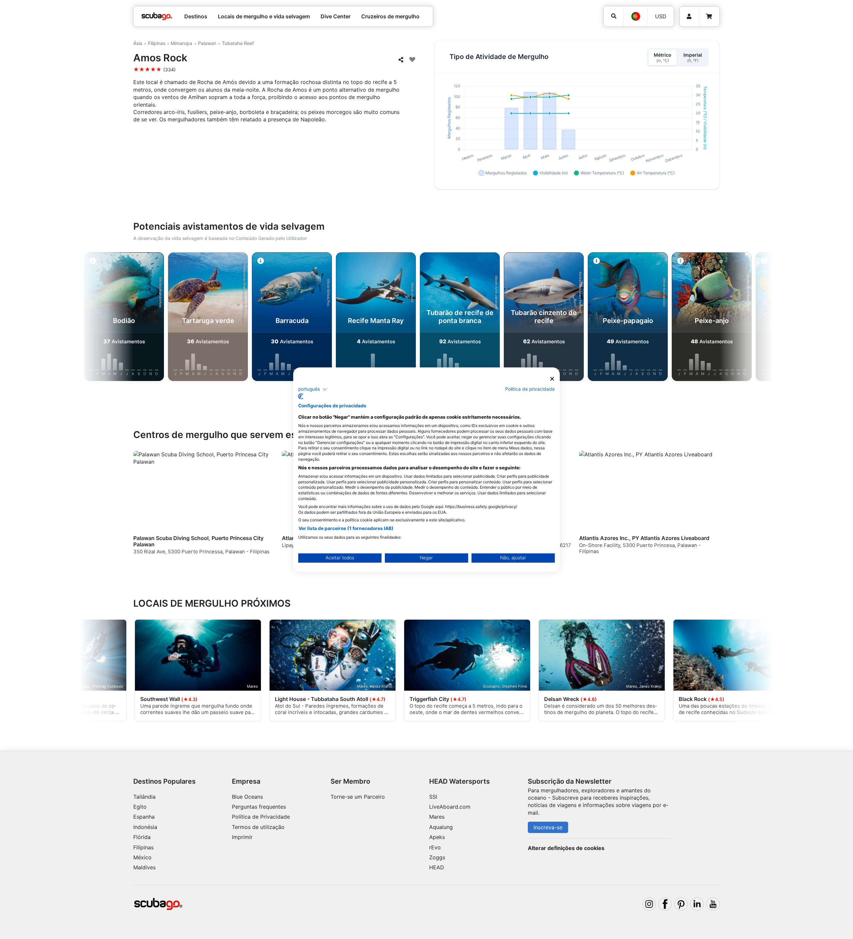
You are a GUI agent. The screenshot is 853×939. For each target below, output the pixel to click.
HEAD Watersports (459, 781)
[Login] (689, 16)
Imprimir (242, 837)
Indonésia (145, 827)
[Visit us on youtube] (713, 904)
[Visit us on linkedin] (697, 904)
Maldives (144, 867)
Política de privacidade (530, 389)
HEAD (436, 867)
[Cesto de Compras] (709, 16)
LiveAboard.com (449, 806)
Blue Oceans (247, 796)
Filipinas (156, 43)
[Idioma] (635, 16)
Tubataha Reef (238, 43)
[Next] (739, 318)
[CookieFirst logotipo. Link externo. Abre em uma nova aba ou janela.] (300, 396)
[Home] (157, 16)
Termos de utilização (258, 827)
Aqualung (441, 827)
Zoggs (437, 857)
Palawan (207, 43)
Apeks (437, 837)
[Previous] (113, 318)
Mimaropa (181, 43)
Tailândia (144, 796)
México (142, 857)
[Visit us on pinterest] (681, 904)
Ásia (137, 43)
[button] (312, 389)
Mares (436, 816)
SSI (433, 796)
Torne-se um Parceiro (358, 796)
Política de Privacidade (261, 816)
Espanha (144, 816)
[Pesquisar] (613, 16)
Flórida (142, 837)
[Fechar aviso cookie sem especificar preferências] (552, 379)
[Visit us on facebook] (665, 904)
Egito (140, 806)
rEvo (435, 847)
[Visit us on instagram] (649, 904)
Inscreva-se (547, 827)
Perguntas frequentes (259, 806)
